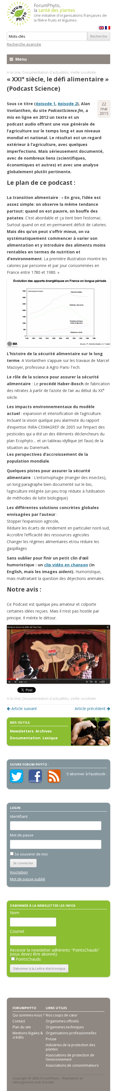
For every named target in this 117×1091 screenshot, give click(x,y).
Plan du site (21, 1027)
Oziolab (48, 1082)
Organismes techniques (65, 1027)
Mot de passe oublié (27, 879)
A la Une (14, 72)
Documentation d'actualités (45, 72)
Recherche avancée (24, 44)
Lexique (50, 737)
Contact (18, 1021)
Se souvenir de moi (31, 854)
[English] (101, 27)
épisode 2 (67, 103)
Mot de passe (22, 835)
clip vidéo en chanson (66, 564)
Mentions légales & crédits (27, 1035)
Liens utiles (56, 1008)
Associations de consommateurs (72, 1065)
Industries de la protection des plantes (70, 1047)
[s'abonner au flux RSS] (54, 781)
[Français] (107, 27)
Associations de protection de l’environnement (70, 1057)
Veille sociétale (83, 72)
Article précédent (90, 708)
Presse (51, 1039)
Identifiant (19, 816)
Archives (43, 731)
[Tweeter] (16, 781)
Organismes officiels (62, 1021)
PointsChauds (28, 959)
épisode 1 (45, 103)
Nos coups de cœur (62, 1015)
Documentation (25, 737)
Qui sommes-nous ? (28, 1015)
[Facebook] (35, 781)
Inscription (19, 872)
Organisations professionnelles (71, 1033)
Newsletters (22, 731)
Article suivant (24, 708)
